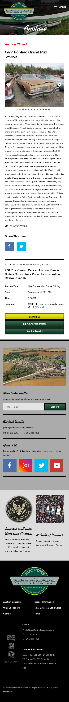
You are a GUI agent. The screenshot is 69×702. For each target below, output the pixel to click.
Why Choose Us (11, 607)
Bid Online (34, 316)
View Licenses (11, 661)
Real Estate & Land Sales (47, 607)
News (37, 613)
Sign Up (55, 406)
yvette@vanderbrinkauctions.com (18, 427)
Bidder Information (44, 601)
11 (49, 109)
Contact (7, 613)
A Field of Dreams (49, 535)
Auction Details (34, 331)
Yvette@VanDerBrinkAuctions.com (38, 630)
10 (46, 109)
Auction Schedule (12, 601)
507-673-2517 (11, 433)
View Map (39, 306)
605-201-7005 (32, 433)
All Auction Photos (34, 323)
